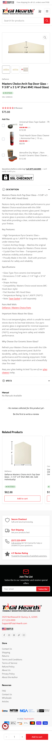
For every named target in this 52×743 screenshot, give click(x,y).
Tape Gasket (14, 298)
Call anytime (16, 543)
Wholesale (6, 697)
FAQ (4, 690)
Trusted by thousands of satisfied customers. (29, 556)
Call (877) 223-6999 (33, 169)
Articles (5, 701)
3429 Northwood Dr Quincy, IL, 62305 (19, 617)
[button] (26, 108)
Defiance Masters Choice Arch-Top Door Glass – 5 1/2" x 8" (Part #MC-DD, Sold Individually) (22, 477)
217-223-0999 (8, 620)
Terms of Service (9, 663)
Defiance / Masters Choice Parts (16, 307)
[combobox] (26, 21)
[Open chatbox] (5, 726)
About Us (6, 670)
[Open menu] (47, 11)
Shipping (6, 652)
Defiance (5, 79)
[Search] (47, 20)
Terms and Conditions (12, 659)
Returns (5, 656)
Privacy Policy (8, 673)
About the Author (10, 677)
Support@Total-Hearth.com (14, 623)
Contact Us (7, 648)
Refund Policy (8, 666)
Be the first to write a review (26, 414)
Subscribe (42, 589)
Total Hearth (29, 719)
